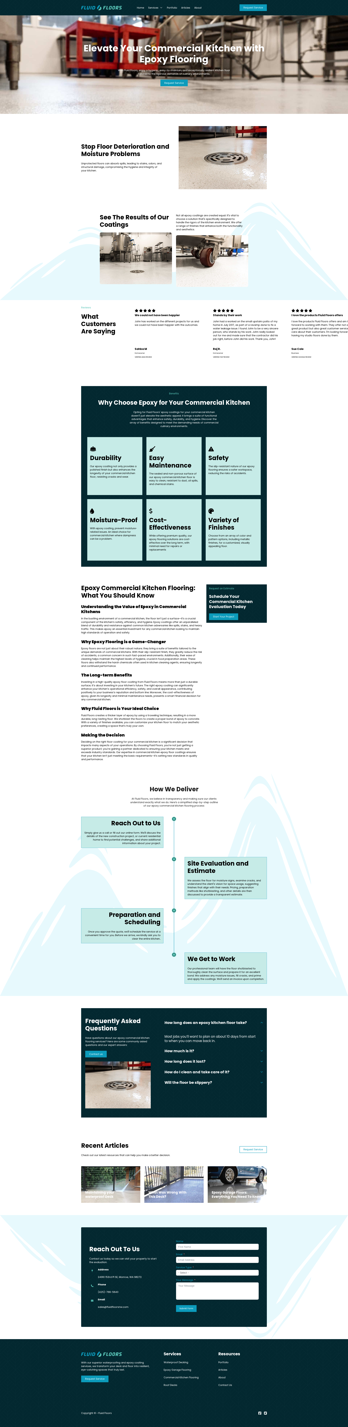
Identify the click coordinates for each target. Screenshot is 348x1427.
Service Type (184, 1267)
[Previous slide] (84, 346)
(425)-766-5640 (108, 1292)
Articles (185, 7)
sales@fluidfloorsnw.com (113, 1307)
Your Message (184, 1280)
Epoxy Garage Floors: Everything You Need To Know (237, 1194)
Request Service (253, 7)
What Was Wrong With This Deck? (167, 1194)
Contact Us (225, 1385)
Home (140, 7)
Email (179, 1254)
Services (153, 7)
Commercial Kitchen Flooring (181, 1377)
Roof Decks (170, 1385)
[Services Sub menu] (161, 7)
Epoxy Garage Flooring (177, 1369)
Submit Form (186, 1308)
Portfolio (172, 7)
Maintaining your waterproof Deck (99, 1194)
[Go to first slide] (97, 346)
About (198, 7)
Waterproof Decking (176, 1362)
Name (179, 1241)
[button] (213, 1022)
